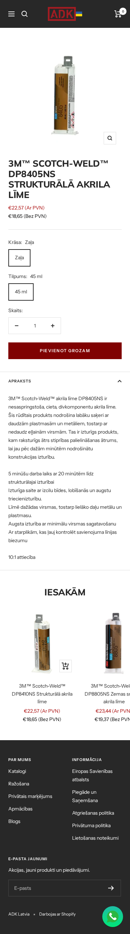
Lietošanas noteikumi (95, 838)
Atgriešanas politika (93, 813)
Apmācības (20, 809)
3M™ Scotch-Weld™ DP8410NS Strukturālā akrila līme (42, 694)
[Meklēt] (24, 14)
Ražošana (18, 784)
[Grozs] (118, 13)
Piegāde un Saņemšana (85, 796)
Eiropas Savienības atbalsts (92, 775)
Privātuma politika (91, 825)
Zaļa (19, 257)
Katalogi (17, 771)
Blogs (14, 821)
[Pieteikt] (111, 888)
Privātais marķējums (30, 796)
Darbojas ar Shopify (57, 914)
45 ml (21, 291)
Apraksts (19, 381)
